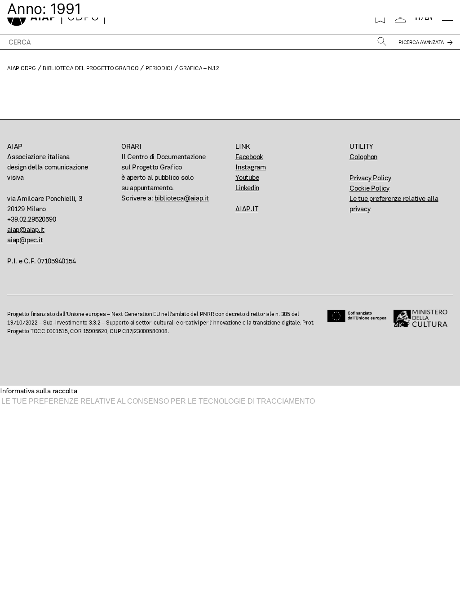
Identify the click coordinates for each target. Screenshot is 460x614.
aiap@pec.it (25, 240)
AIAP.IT (246, 209)
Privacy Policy (370, 178)
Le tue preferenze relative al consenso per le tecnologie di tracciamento (158, 401)
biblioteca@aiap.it (182, 198)
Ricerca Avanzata (421, 42)
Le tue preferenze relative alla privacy (393, 203)
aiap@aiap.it (25, 229)
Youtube (247, 177)
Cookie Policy (369, 188)
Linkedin (247, 187)
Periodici (159, 68)
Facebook (249, 156)
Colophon (363, 156)
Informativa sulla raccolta (38, 391)
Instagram (250, 167)
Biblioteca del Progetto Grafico (91, 68)
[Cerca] (381, 42)
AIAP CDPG (21, 68)
